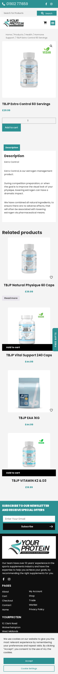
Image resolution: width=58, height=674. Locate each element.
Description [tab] (11, 147)
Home (9, 34)
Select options (14, 410)
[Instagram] (51, 4)
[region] (29, 653)
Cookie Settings (29, 668)
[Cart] (45, 22)
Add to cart (11, 127)
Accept (29, 661)
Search (48, 13)
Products (18, 34)
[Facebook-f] (46, 4)
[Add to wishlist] (52, 277)
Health (28, 34)
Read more (10, 298)
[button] (52, 23)
